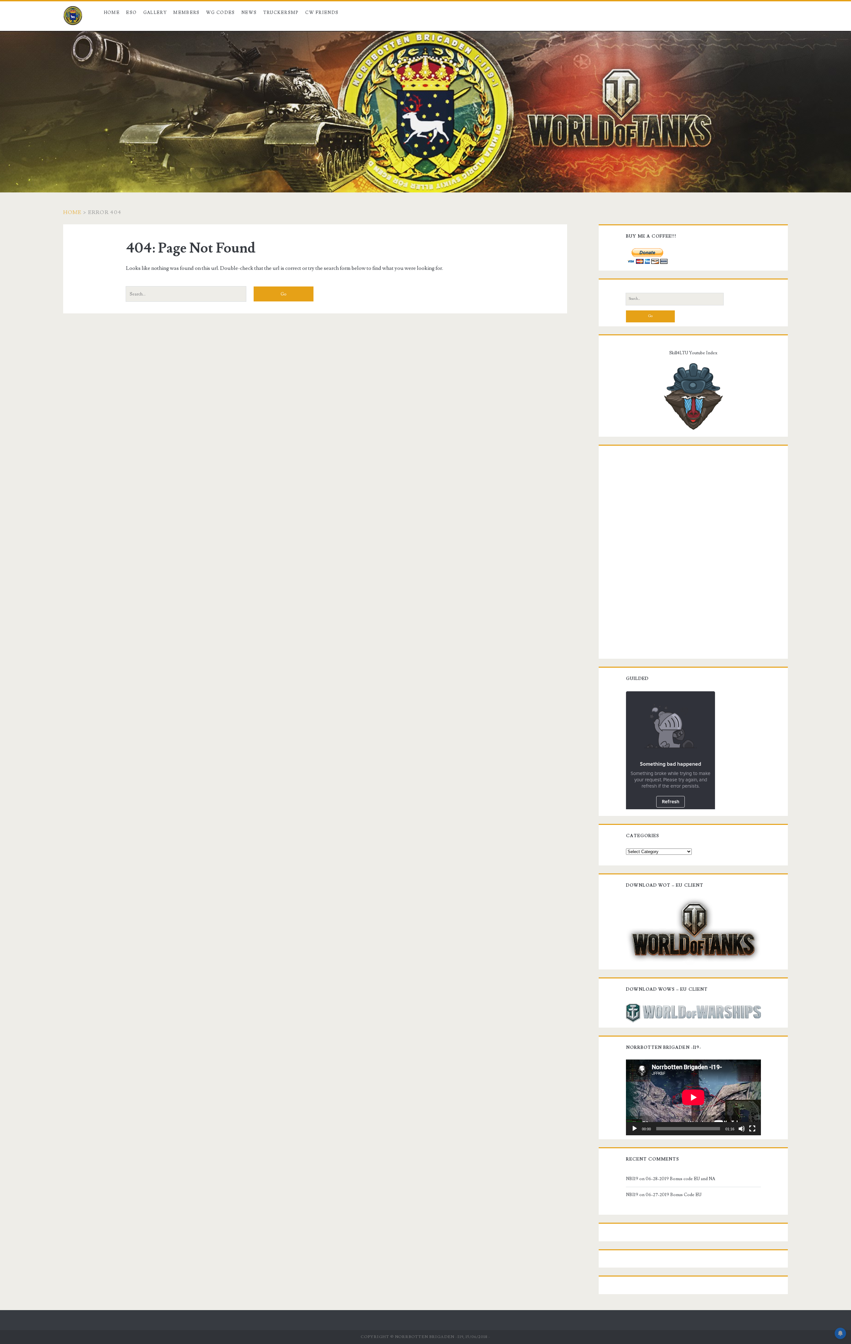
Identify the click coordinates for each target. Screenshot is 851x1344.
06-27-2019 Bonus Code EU (673, 1194)
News (249, 12)
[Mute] (741, 1128)
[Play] (634, 1128)
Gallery (155, 12)
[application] (693, 1097)
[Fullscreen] (752, 1128)
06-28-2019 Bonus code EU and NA (680, 1178)
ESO (131, 12)
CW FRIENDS (321, 12)
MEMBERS (186, 12)
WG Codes (220, 12)
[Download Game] (693, 930)
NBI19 (632, 1178)
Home (112, 12)
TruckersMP (281, 12)
